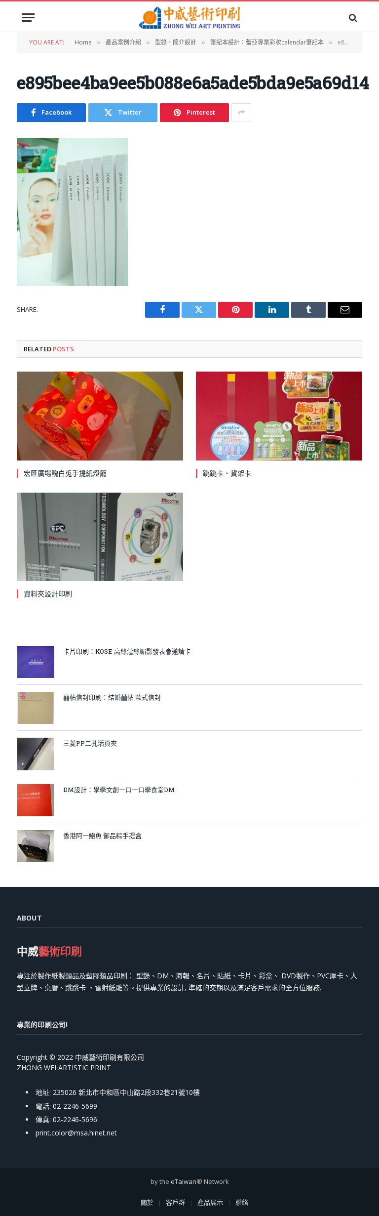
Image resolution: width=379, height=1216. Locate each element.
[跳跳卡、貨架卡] (279, 416)
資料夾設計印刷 (48, 593)
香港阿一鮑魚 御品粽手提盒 (102, 835)
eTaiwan (183, 1181)
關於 (147, 1202)
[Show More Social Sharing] (241, 112)
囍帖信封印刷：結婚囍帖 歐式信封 (112, 697)
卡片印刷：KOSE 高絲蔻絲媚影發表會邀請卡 (127, 651)
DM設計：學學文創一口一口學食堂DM (119, 789)
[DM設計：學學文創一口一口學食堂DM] (35, 800)
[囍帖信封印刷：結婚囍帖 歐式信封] (35, 708)
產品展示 (210, 1202)
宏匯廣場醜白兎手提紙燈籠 (65, 473)
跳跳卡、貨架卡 (227, 473)
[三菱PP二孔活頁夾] (35, 754)
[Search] (352, 17)
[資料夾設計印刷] (100, 537)
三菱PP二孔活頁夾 (90, 743)
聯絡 (241, 1202)
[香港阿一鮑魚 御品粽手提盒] (35, 846)
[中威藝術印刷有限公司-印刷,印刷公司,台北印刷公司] (189, 17)
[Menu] (28, 17)
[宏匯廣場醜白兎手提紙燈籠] (100, 416)
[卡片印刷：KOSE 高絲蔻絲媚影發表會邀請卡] (35, 662)
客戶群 (175, 1202)
